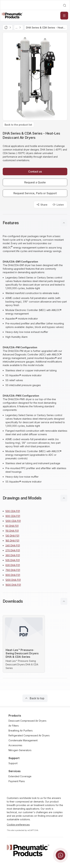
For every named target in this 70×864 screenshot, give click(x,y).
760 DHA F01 (12, 570)
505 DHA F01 (12, 560)
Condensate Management (23, 740)
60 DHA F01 (12, 525)
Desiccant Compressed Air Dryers (27, 720)
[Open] (64, 15)
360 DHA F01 (12, 555)
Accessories (15, 745)
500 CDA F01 (12, 511)
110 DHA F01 (12, 530)
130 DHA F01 (12, 535)
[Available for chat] (60, 855)
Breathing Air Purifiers (20, 730)
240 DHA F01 (12, 545)
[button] (35, 222)
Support (13, 763)
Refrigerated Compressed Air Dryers (29, 735)
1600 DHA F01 (13, 584)
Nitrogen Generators (19, 750)
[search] (64, 5)
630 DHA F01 (12, 565)
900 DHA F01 (12, 575)
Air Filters (13, 725)
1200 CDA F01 (13, 520)
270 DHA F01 (12, 550)
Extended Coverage (19, 776)
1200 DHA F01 (13, 579)
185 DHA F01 (12, 540)
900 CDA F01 (12, 516)
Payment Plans (16, 781)
